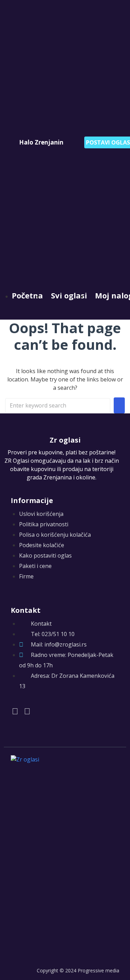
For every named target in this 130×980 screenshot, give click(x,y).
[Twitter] (27, 711)
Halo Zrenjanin (41, 142)
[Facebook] (15, 711)
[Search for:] (57, 405)
